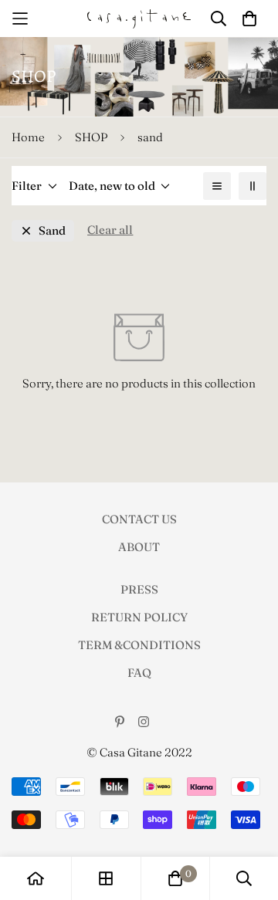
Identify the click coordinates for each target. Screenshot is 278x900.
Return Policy (139, 617)
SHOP (91, 137)
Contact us (139, 519)
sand (52, 230)
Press (139, 589)
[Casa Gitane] (139, 19)
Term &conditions (139, 645)
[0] (175, 878)
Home (28, 137)
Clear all (110, 229)
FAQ (139, 672)
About (139, 547)
